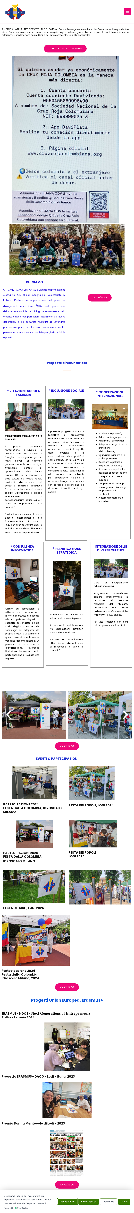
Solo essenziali (88, 1201)
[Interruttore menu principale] (127, 11)
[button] (8, 715)
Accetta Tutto (67, 1201)
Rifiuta (124, 1201)
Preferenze (108, 1201)
